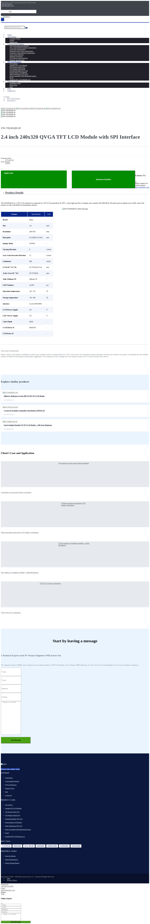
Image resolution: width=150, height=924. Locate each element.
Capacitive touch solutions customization (22, 53)
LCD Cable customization (18, 49)
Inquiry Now (8, 173)
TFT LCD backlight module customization (23, 48)
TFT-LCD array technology (11, 613)
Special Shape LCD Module (18, 72)
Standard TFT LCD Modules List (20, 79)
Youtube (17, 769)
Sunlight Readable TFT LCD (19, 71)
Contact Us (11, 91)
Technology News (15, 83)
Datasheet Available (103, 179)
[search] (2, 19)
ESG (9, 89)
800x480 (17, 846)
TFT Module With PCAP (17, 69)
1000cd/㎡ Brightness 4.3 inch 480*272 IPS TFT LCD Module (24, 396)
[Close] (2, 903)
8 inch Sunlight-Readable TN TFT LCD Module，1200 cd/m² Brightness (28, 425)
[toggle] (2, 17)
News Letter (13, 85)
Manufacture (13, 42)
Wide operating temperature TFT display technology (20, 532)
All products (13, 64)
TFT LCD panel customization (19, 46)
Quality (12, 40)
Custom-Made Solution (15, 44)
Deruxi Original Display (12, 863)
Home (9, 35)
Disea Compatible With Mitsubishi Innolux (23, 76)
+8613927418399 (7, 4)
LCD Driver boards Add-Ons (19, 58)
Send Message (16, 740)
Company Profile (15, 39)
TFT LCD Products (14, 62)
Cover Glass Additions (16, 55)
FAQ (11, 87)
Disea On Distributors (11, 859)
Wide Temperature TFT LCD (19, 74)
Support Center (13, 81)
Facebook (3, 769)
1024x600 (76, 846)
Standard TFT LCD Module (18, 65)
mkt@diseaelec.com (8, 6)
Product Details (14, 192)
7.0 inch (6, 846)
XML (8, 878)
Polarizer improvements (17, 60)
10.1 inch (28, 846)
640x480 (40, 846)
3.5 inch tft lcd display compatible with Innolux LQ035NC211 (24, 410)
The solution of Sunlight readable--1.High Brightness (19, 572)
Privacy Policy (12, 880)
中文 (10, 11)
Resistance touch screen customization (21, 51)
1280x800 (64, 846)
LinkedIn (12, 769)
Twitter (8, 769)
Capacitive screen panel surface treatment (16, 492)
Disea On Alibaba (10, 856)
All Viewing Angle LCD (17, 67)
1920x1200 (52, 846)
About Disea (11, 37)
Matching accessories (16, 56)
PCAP (12, 78)
